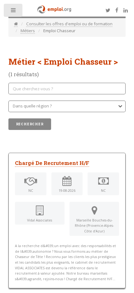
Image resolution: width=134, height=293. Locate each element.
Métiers (28, 30)
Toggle (13, 11)
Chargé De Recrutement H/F (52, 163)
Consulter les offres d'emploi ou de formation (69, 24)
